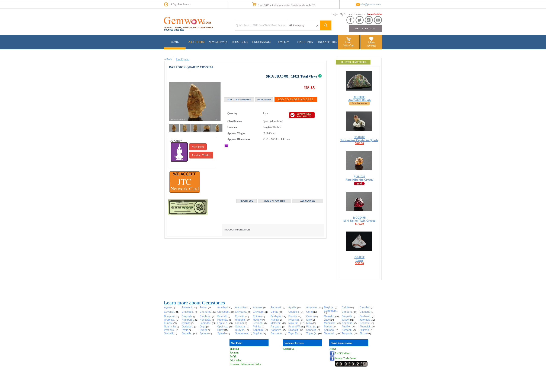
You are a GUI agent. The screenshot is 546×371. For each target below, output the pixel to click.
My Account (346, 14)
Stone (359, 260)
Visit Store (198, 146)
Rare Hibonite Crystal (359, 179)
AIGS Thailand (342, 353)
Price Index (235, 360)
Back (169, 59)
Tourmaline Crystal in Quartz (359, 140)
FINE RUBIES (305, 42)
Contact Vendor (201, 155)
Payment (234, 352)
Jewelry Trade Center (345, 358)
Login (335, 14)
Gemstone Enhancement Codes (245, 364)
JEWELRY (283, 42)
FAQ (232, 356)
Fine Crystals (182, 59)
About (333, 348)
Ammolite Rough (359, 100)
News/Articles (374, 14)
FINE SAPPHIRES (327, 42)
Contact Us (288, 348)
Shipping (234, 348)
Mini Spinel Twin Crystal (359, 220)
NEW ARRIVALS (218, 42)
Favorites (371, 45)
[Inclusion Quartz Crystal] (174, 130)
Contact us (359, 14)
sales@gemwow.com (370, 4)
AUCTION (196, 42)
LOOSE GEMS (240, 42)
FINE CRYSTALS (261, 42)
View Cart (348, 45)
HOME (175, 41)
